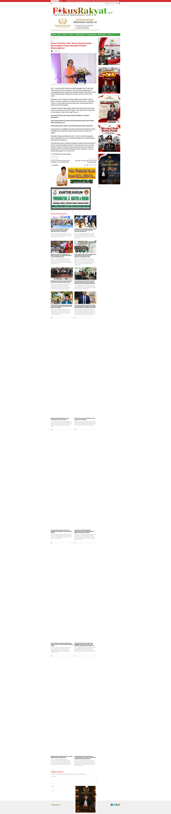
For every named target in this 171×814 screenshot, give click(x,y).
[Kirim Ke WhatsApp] (95, 165)
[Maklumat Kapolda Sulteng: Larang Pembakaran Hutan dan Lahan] (62, 367)
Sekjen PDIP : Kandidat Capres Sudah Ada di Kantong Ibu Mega (85, 160)
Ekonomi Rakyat (102, 34)
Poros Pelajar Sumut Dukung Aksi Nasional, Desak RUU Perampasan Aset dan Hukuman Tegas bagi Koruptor (85, 255)
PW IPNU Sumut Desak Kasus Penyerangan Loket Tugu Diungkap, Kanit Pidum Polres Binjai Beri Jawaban (61, 306)
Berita (59, 34)
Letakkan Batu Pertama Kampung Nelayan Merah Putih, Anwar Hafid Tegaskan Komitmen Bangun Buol (85, 230)
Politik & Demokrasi (80, 34)
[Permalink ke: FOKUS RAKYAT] (52, 51)
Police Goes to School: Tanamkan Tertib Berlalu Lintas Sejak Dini (84, 419)
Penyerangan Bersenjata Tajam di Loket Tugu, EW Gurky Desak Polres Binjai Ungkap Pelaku (62, 644)
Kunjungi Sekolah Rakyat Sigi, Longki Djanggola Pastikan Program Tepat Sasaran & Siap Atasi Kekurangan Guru (84, 644)
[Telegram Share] (93, 165)
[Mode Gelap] (119, 3)
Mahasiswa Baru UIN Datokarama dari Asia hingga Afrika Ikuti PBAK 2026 (61, 757)
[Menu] (52, 3)
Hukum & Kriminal (91, 34)
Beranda (54, 34)
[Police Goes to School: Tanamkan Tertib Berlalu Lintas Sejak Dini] (85, 367)
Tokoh (109, 34)
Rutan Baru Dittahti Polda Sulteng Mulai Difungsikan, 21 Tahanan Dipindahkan (60, 160)
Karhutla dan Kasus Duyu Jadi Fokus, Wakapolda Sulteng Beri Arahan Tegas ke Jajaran (61, 531)
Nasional (71, 34)
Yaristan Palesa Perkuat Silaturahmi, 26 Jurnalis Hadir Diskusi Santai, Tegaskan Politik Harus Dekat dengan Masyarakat (84, 282)
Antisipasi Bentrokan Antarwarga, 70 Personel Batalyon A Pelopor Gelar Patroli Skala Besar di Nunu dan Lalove (85, 757)
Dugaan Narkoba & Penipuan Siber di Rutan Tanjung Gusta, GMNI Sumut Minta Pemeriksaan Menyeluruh (89, 1)
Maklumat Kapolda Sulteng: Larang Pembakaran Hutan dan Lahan (60, 419)
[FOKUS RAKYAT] (82, 11)
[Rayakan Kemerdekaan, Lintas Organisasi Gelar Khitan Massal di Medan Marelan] (62, 273)
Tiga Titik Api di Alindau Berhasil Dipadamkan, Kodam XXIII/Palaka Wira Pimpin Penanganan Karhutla (84, 531)
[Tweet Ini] (87, 165)
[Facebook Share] (85, 165)
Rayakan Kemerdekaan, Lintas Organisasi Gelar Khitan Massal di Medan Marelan (61, 281)
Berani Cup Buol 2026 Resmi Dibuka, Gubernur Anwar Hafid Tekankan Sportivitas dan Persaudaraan (60, 230)
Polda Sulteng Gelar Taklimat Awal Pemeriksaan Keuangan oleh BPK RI (72, 126)
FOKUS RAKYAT (56, 50)
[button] (117, 3)
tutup (87, 786)
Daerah (65, 34)
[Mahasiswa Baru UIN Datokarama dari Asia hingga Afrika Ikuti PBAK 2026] (62, 705)
